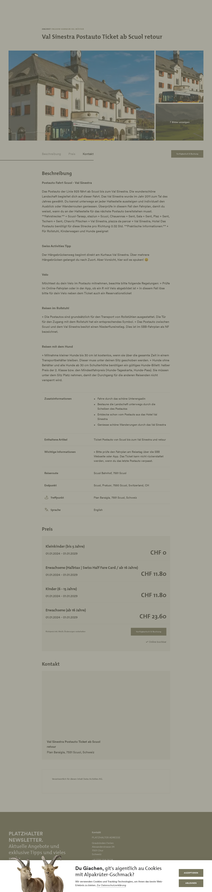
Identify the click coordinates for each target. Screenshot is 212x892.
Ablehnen (191, 883)
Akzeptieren (191, 873)
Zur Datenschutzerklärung (111, 885)
